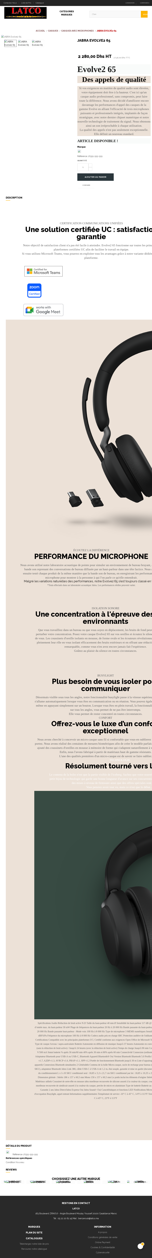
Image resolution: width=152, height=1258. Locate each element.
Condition (10, 1162)
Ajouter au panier (95, 177)
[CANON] (66, 1182)
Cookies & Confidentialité (103, 1247)
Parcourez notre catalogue (34, 1249)
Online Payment (102, 1242)
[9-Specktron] (41, 1182)
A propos (102, 1232)
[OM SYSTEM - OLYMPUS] (117, 1183)
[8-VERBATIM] (16, 1182)
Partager (78, 48)
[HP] (92, 1182)
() (144, 3)
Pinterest (91, 48)
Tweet (85, 48)
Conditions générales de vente (102, 1237)
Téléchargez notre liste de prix (34, 1244)
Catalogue (40, 3)
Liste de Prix (26, 3)
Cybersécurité (102, 1252)
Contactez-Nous (10, 3)
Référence (82, 156)
